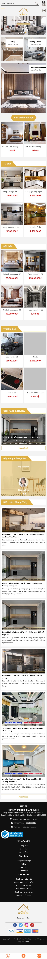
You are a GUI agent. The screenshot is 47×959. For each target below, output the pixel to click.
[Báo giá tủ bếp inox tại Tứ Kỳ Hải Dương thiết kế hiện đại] (23, 615)
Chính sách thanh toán (24, 892)
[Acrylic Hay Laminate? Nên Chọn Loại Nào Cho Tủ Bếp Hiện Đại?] (23, 761)
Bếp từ (35, 357)
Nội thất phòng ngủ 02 (12, 274)
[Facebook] (15, 925)
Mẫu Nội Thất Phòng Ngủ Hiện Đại (15, 147)
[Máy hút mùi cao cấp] (35, 379)
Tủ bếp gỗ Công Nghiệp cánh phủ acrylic (18, 227)
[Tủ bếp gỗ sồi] (35, 214)
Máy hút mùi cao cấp (35, 392)
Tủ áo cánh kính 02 (35, 310)
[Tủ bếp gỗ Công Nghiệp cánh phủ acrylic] (12, 214)
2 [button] (23, 32)
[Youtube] (32, 925)
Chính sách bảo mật (24, 879)
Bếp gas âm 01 (12, 357)
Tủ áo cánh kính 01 (35, 274)
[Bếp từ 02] (12, 379)
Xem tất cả (23, 448)
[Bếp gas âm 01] (12, 343)
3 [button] (25, 32)
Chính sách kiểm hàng (23, 889)
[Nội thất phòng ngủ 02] (12, 261)
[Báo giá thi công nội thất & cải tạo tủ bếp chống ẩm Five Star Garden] (23, 520)
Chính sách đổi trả (23, 885)
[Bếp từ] (35, 343)
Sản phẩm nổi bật (23, 117)
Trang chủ (24, 846)
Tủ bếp (7, 163)
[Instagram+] (26, 925)
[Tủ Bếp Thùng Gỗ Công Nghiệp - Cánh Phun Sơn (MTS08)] (12, 178)
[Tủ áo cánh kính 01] (35, 261)
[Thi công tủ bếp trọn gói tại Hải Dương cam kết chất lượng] (23, 709)
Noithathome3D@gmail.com (25, 827)
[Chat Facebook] (23, 956)
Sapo (26, 942)
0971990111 (31, 823)
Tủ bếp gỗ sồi (35, 227)
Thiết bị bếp (9, 329)
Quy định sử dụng (23, 895)
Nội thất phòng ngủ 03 (12, 310)
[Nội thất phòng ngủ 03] (12, 297)
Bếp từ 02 (12, 392)
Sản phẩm (23, 852)
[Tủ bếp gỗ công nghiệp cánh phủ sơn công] (35, 178)
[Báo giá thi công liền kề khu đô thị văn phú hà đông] (23, 661)
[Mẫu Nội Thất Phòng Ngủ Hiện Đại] (12, 133)
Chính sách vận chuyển (23, 882)
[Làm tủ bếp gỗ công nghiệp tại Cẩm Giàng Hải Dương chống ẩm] (23, 429)
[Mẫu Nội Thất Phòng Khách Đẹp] (35, 133)
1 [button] (21, 32)
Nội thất (7, 246)
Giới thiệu (23, 849)
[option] (23, 25)
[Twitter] (21, 925)
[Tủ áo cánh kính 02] (35, 297)
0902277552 (19, 823)
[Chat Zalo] (39, 956)
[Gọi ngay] (8, 956)
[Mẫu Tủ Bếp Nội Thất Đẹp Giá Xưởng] (23, 11)
